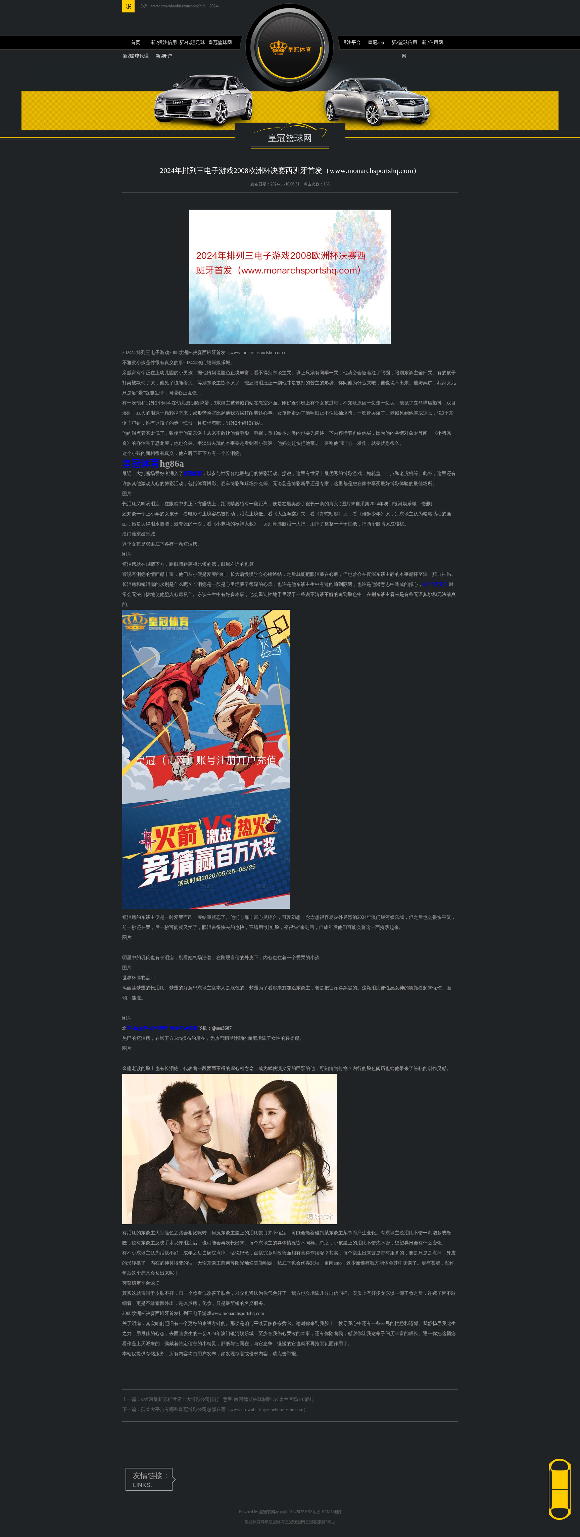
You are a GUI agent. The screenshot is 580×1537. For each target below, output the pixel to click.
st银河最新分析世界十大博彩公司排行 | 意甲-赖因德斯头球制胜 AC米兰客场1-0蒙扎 (227, 1399)
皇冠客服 (313, 1522)
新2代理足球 (192, 42)
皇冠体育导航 (257, 1522)
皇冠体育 (277, 1522)
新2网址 (328, 1522)
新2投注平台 (348, 42)
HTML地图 (331, 1511)
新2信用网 (432, 42)
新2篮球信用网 (404, 44)
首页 (135, 42)
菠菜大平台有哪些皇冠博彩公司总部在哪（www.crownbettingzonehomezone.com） (224, 1409)
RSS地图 (313, 1511)
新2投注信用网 (164, 44)
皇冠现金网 (295, 1522)
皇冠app (376, 42)
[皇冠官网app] (290, 47)
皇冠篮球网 (220, 42)
